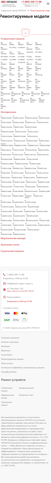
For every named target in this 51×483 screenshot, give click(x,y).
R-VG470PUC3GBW (19, 219)
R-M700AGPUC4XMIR (7, 130)
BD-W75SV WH (37, 81)
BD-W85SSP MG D (33, 100)
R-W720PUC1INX (6, 195)
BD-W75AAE (4, 43)
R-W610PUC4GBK (6, 224)
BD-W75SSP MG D (14, 100)
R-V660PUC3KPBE (6, 117)
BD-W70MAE (4, 68)
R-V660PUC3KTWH (43, 153)
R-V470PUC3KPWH (6, 140)
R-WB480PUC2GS (33, 144)
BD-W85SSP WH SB (42, 100)
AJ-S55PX (38, 59)
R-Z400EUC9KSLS (6, 149)
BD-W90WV (29, 43)
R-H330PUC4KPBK (6, 219)
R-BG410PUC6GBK (33, 206)
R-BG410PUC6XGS (17, 201)
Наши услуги (7, 363)
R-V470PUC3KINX (6, 121)
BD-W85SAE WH (4, 87)
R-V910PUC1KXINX (20, 130)
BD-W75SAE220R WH (5, 94)
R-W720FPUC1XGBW (7, 206)
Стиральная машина (12, 38)
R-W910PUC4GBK (6, 181)
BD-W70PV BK (39, 74)
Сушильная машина (12, 250)
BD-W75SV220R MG (35, 94)
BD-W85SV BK (21, 86)
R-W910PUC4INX (30, 186)
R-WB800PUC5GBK (19, 158)
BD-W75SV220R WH (45, 94)
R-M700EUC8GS (5, 172)
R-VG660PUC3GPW (42, 176)
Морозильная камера (13, 238)
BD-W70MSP (38, 63)
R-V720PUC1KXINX (6, 135)
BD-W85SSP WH (12, 87)
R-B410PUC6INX (18, 210)
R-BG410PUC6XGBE (7, 229)
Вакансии (5, 350)
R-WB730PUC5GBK (6, 158)
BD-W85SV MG (29, 87)
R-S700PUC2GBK (44, 219)
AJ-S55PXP (29, 63)
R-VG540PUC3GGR (19, 140)
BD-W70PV (11, 74)
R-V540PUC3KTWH (30, 153)
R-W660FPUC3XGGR (31, 117)
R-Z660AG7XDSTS (43, 149)
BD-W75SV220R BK (26, 94)
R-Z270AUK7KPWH (31, 149)
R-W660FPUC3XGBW (21, 163)
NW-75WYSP (21, 53)
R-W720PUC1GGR (17, 153)
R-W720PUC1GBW (30, 201)
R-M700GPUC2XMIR (19, 181)
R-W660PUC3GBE (17, 176)
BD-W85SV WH (37, 87)
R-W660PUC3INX (18, 126)
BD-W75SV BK (21, 80)
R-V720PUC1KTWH (42, 172)
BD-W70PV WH (20, 75)
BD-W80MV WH (29, 68)
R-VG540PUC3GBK (31, 140)
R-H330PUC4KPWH (44, 224)
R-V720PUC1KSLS (19, 186)
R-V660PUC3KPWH (43, 186)
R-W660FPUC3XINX (31, 126)
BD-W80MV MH (3, 106)
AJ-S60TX (30, 59)
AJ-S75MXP (3, 63)
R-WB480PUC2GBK (43, 181)
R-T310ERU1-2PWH (28, 195)
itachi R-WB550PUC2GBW (7, 144)
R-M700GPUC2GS (30, 121)
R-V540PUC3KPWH (33, 229)
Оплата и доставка (10, 342)
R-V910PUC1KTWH (21, 206)
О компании (6, 355)
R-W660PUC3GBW (17, 195)
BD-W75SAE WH (4, 81)
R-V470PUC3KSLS (32, 135)
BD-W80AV (11, 43)
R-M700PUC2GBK (6, 201)
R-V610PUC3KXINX (32, 158)
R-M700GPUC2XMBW (7, 163)
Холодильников (26, 388)
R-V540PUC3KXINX (18, 224)
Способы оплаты (8, 372)
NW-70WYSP (4, 53)
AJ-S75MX (12, 59)
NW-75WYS (11, 53)
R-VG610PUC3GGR (31, 224)
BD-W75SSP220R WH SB (24, 100)
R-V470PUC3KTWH (42, 121)
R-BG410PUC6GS (6, 153)
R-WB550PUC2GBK (30, 167)
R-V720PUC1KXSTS (18, 149)
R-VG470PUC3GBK (42, 210)
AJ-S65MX (21, 59)
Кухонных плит (26, 395)
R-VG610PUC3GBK (6, 210)
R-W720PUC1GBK (6, 167)
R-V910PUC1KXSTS (6, 186)
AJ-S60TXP (21, 62)
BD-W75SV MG (29, 81)
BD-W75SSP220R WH (5, 100)
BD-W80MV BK (12, 68)
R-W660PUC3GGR (18, 117)
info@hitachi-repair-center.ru (20, 283)
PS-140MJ (21, 56)
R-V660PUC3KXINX (6, 126)
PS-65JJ (29, 56)
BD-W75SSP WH (12, 81)
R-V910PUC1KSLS (30, 172)
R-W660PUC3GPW (29, 176)
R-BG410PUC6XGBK (20, 229)
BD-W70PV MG (29, 75)
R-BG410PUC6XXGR (32, 219)
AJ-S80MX (4, 59)
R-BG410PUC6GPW (19, 215)
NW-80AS (30, 52)
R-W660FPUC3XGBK (19, 135)
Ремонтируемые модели (12, 359)
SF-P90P (12, 56)
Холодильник (8, 111)
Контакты (5, 346)
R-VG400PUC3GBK (44, 190)
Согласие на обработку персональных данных (23, 367)
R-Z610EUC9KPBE (18, 190)
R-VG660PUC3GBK (35, 163)
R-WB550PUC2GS (18, 167)
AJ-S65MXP (12, 63)
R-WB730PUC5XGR (32, 215)
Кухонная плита (10, 244)
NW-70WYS (37, 48)
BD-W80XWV (38, 43)
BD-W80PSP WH (4, 75)
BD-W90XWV (4, 48)
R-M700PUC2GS (42, 167)
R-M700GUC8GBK (45, 144)
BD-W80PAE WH (38, 68)
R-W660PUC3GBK (6, 190)
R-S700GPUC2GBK (6, 233)
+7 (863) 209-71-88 (31, 1)
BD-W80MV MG (20, 68)
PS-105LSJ (12, 47)
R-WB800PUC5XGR (19, 233)
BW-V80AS (4, 56)
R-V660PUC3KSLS (31, 181)
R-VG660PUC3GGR (6, 215)
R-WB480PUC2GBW (20, 144)
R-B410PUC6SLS (5, 176)
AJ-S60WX (21, 47)
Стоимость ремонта (10, 338)
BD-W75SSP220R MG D (16, 94)
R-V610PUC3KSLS (33, 130)
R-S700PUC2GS (37, 195)
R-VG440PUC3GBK (29, 210)
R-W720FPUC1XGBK (17, 172)
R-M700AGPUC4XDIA (31, 190)
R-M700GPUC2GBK (18, 121)
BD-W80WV (21, 43)
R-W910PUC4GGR (44, 117)
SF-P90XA (38, 52)
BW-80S (38, 56)
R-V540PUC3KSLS (44, 140)
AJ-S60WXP (29, 48)
